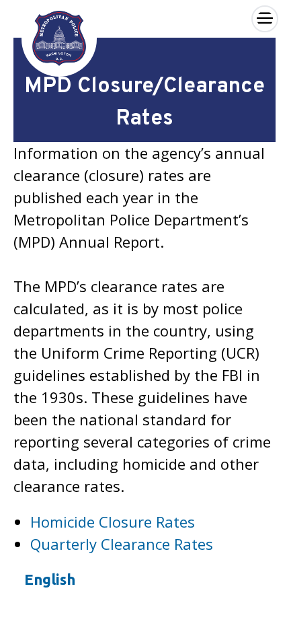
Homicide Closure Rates (112, 521)
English (49, 579)
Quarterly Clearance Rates (121, 544)
